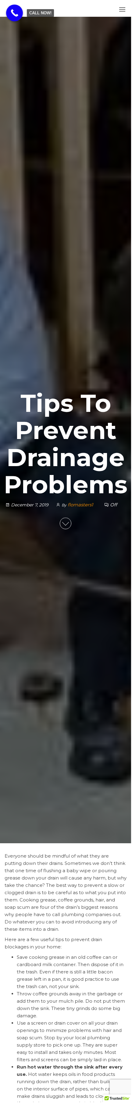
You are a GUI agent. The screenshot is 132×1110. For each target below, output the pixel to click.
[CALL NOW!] (14, 13)
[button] (122, 9)
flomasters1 (81, 505)
